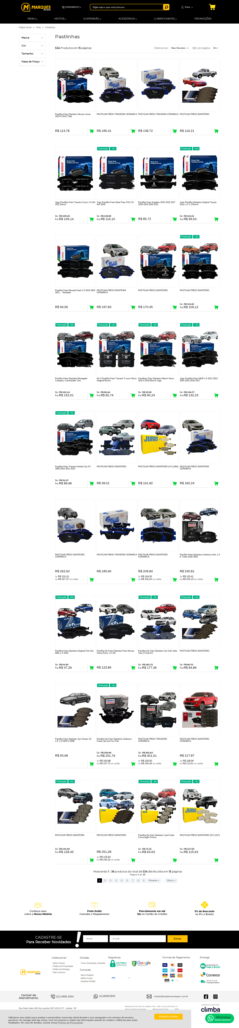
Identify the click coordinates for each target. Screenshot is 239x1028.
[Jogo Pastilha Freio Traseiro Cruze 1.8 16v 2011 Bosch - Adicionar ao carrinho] (91, 219)
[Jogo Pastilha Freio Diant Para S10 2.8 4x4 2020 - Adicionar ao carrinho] (133, 219)
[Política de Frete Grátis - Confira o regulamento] (119, 908)
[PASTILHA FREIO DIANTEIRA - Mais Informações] (75, 806)
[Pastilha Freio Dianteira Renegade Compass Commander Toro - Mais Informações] (75, 349)
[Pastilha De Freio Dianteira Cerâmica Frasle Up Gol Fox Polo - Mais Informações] (117, 710)
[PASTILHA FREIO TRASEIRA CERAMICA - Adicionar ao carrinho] (133, 131)
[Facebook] (206, 996)
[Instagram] (215, 996)
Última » (171, 880)
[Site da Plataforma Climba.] (210, 1008)
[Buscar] (166, 7)
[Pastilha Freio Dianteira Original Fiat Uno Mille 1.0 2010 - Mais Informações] (75, 622)
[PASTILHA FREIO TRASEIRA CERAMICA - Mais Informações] (117, 85)
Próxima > (154, 880)
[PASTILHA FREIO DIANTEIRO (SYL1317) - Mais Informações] (200, 806)
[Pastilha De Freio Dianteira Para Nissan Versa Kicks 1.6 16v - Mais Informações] (117, 622)
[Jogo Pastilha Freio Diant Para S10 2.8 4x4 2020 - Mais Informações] (117, 173)
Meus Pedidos (87, 975)
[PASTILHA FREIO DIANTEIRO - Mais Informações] (200, 85)
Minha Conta (86, 978)
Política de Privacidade (70, 1022)
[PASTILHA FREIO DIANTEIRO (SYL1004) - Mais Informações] (158, 437)
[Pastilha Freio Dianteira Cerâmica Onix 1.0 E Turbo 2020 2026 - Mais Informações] (200, 525)
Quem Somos (59, 963)
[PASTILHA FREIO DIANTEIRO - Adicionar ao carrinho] (216, 131)
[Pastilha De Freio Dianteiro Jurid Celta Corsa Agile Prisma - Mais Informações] (158, 806)
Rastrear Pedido (88, 981)
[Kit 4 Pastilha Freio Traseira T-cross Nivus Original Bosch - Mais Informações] (117, 349)
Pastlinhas (50, 27)
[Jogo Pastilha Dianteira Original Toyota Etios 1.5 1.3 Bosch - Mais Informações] (200, 173)
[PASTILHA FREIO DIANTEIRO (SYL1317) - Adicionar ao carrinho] (216, 860)
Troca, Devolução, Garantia (93, 963)
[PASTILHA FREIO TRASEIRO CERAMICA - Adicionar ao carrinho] (175, 764)
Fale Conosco (59, 972)
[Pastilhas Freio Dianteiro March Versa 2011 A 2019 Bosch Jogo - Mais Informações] (158, 349)
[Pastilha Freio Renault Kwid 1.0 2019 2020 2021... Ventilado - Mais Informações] (75, 261)
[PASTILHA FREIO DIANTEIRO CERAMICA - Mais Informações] (75, 525)
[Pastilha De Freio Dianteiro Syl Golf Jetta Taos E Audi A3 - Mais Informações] (158, 622)
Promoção (103, 148)
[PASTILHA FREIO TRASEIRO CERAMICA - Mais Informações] (158, 710)
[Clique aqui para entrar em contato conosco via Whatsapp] (219, 1018)
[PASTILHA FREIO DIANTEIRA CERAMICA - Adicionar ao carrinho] (133, 307)
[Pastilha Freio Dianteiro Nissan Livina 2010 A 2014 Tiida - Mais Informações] (75, 85)
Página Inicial (25, 27)
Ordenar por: (161, 47)
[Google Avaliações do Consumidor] (121, 973)
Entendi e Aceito (168, 1016)
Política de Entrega (61, 969)
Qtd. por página (201, 48)
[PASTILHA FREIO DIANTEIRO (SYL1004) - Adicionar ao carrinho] (175, 483)
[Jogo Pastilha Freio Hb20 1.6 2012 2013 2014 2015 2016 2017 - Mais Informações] (200, 349)
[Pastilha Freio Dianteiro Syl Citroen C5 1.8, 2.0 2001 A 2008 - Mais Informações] (75, 710)
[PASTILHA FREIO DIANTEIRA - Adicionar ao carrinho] (91, 860)
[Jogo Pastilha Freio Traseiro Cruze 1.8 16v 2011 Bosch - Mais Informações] (75, 173)
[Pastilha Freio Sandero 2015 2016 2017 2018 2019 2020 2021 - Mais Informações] (158, 173)
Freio (38, 27)
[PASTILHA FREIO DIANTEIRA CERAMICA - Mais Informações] (117, 261)
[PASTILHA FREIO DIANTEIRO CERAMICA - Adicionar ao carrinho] (91, 580)
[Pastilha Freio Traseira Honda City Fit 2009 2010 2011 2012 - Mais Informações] (75, 437)
